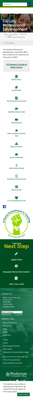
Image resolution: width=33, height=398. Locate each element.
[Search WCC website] (28, 4)
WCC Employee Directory (11, 346)
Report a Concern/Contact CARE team (15, 357)
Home (5, 34)
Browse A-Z (7, 326)
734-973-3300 (7, 304)
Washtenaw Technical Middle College (16, 352)
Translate (18, 314)
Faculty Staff (23, 34)
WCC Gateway (13, 34)
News (5, 329)
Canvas (5, 343)
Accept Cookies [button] (23, 394)
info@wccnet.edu (8, 307)
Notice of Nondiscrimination (12, 363)
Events (5, 332)
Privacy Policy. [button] (11, 391)
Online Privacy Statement (11, 360)
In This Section (9, 43)
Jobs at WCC (7, 335)
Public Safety (7, 349)
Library (5, 340)
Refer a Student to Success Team (16, 134)
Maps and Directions (10, 323)
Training (9, 36)
